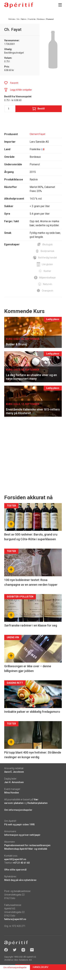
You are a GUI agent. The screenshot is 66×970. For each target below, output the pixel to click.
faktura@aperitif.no (15, 919)
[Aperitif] (18, 5)
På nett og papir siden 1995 (19, 824)
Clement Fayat (37, 134)
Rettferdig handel (47, 257)
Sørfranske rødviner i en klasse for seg (30, 625)
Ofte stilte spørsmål (15, 869)
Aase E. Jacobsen (14, 771)
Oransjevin (47, 290)
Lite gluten (47, 264)
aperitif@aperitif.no (15, 859)
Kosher (47, 271)
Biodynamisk (47, 251)
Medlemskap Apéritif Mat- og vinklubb (25, 848)
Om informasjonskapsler (18, 810)
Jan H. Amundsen (14, 782)
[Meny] (60, 5)
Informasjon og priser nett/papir (22, 835)
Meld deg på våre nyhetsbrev (20, 880)
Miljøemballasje (47, 277)
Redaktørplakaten (37, 803)
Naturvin (47, 284)
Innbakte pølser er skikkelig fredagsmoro (32, 711)
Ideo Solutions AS (23, 960)
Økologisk (47, 244)
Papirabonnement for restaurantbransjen (27, 845)
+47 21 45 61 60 (21, 862)
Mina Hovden (11, 792)
